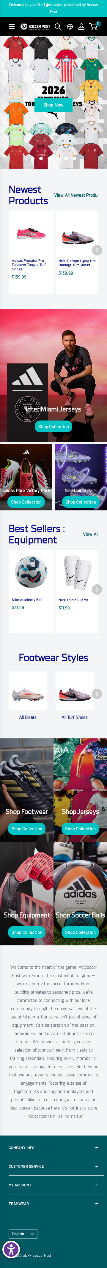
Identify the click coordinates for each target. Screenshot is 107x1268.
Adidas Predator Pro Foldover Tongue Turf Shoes (29, 264)
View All (90, 534)
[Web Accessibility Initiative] (11, 1249)
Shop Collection (53, 426)
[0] (93, 26)
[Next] (97, 250)
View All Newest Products (78, 195)
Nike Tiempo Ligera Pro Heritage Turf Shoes (77, 263)
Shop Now (53, 104)
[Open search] (58, 26)
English (18, 1233)
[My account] (81, 26)
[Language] (70, 26)
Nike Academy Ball (27, 600)
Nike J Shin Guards (73, 600)
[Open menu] (12, 26)
